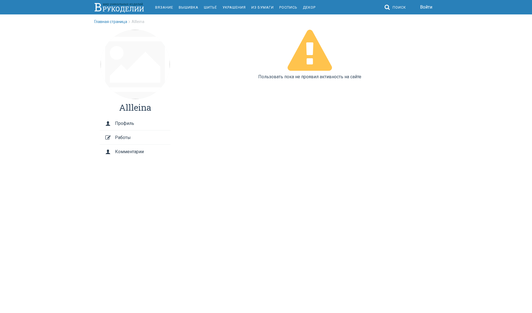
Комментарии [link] (129, 151)
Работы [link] (123, 137)
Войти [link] (426, 7)
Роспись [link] (288, 7)
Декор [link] (309, 7)
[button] (396, 7)
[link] (113, 21)
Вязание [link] (164, 7)
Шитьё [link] (210, 7)
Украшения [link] (234, 7)
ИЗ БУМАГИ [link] (262, 7)
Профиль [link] (124, 123)
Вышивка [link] (188, 7)
